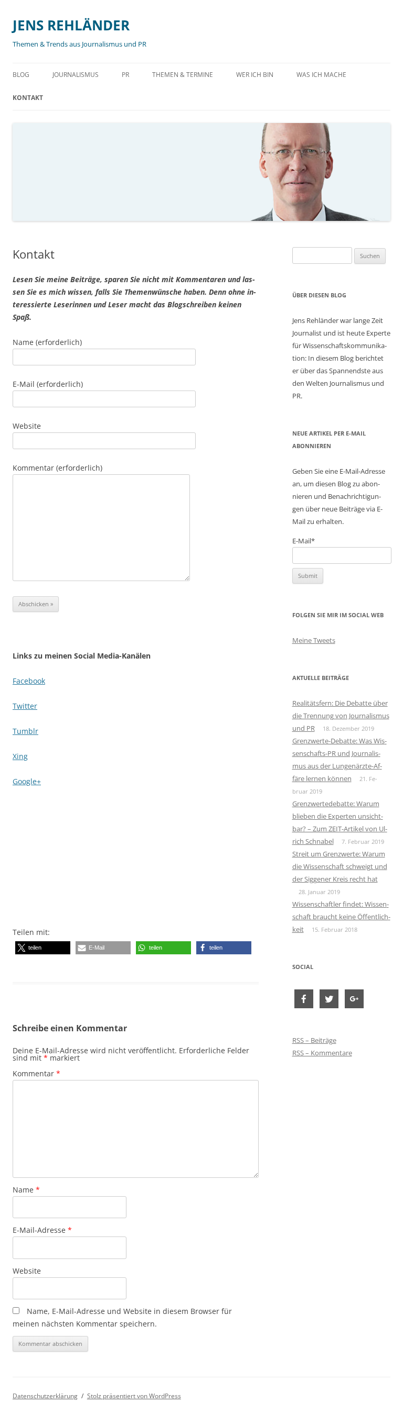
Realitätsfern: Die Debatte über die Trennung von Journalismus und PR (340, 715)
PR (125, 74)
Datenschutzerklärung (45, 1395)
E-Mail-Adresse (42, 1230)
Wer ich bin (254, 74)
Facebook (29, 681)
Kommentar (36, 1073)
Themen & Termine (182, 74)
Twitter (25, 706)
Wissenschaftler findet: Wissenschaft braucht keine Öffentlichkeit (341, 916)
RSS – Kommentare (322, 1052)
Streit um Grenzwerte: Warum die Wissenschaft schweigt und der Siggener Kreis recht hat (339, 866)
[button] (42, 947)
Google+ (27, 781)
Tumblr (25, 731)
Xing (20, 756)
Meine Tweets (313, 640)
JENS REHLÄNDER (71, 25)
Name (26, 1190)
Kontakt (28, 97)
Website (27, 1271)
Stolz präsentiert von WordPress (134, 1395)
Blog (21, 74)
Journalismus (75, 74)
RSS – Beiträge (314, 1040)
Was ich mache (321, 74)
